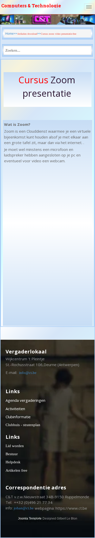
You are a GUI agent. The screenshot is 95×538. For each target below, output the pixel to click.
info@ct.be (27, 373)
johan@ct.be (24, 508)
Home (9, 33)
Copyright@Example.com (39, 521)
